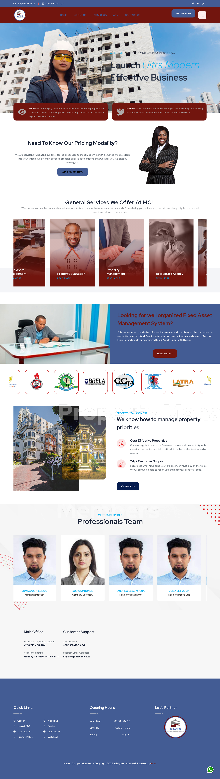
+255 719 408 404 (34, 645)
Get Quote (53, 731)
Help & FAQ (23, 726)
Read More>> (165, 353)
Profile (51, 726)
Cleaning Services (132, 274)
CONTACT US (132, 15)
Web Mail (52, 736)
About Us (52, 720)
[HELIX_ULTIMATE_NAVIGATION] (202, 15)
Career (21, 720)
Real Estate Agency (83, 274)
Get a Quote (183, 13)
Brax (154, 763)
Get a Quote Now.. (73, 171)
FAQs (115, 15)
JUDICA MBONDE (37, 591)
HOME (63, 15)
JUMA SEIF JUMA (134, 591)
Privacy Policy (25, 736)
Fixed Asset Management (178, 272)
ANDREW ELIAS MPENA (85, 591)
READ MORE (28, 278)
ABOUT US (80, 15)
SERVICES (99, 15)
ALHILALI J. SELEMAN (182, 591)
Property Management (30, 272)
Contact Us (128, 486)
